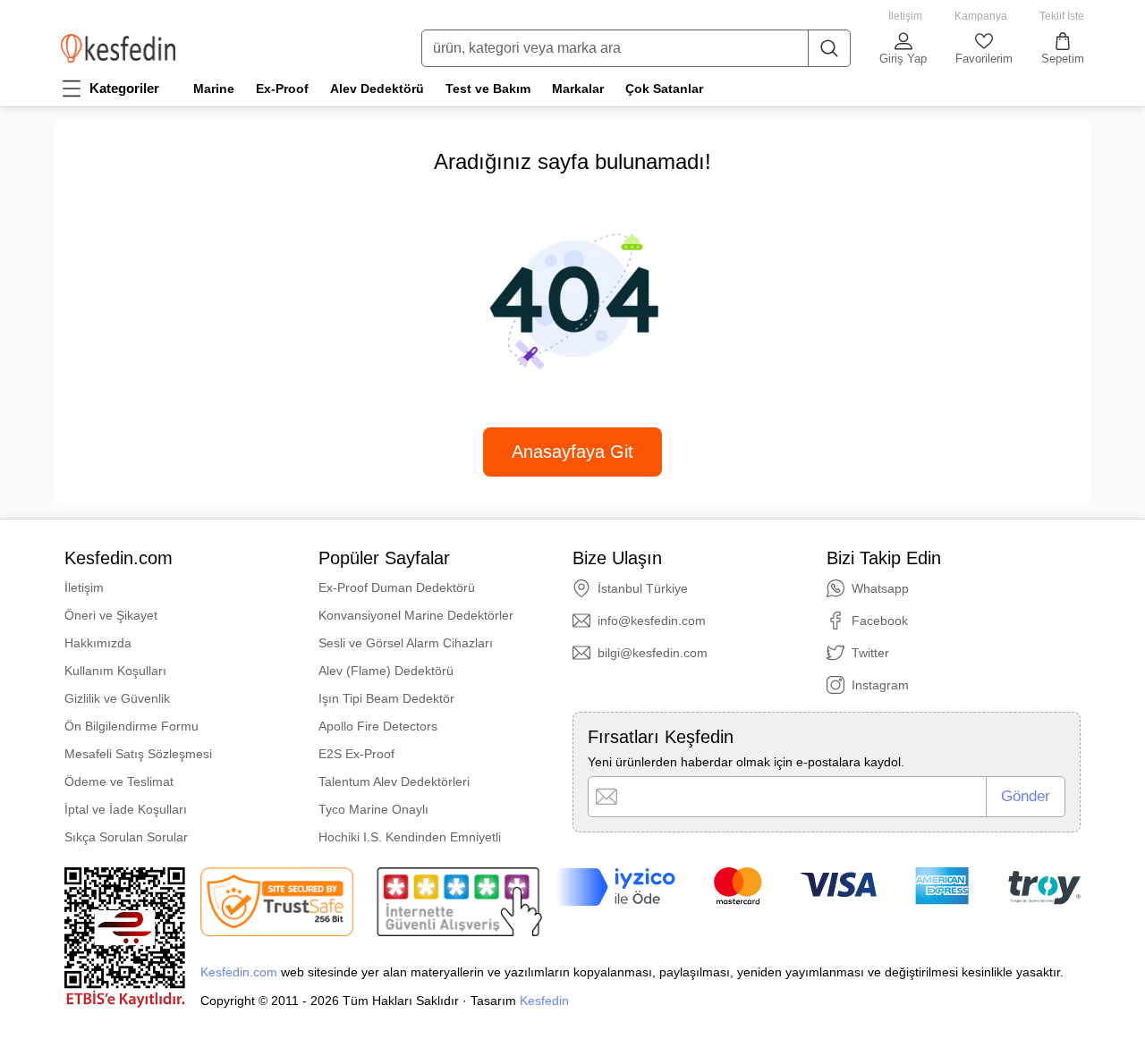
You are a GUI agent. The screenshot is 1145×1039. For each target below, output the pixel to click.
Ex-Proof (282, 88)
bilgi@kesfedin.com (653, 653)
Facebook (880, 620)
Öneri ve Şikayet (110, 615)
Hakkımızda (97, 643)
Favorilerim (984, 58)
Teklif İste (1061, 16)
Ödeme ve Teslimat (119, 781)
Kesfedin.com (238, 972)
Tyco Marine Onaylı (373, 809)
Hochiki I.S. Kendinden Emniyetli (409, 837)
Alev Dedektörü (377, 88)
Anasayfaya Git (572, 451)
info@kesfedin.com (652, 620)
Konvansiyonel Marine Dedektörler (415, 615)
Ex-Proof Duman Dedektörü (396, 587)
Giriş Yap (903, 58)
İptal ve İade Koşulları (125, 809)
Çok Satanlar (664, 88)
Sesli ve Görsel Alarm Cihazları (405, 643)
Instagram (880, 685)
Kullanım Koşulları (115, 670)
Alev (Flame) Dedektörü (386, 670)
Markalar (578, 88)
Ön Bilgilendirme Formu (131, 726)
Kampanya (980, 16)
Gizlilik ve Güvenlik (117, 698)
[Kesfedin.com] (118, 48)
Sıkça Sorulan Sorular (126, 837)
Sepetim (1062, 58)
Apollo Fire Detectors (377, 726)
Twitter (870, 653)
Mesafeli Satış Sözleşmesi (138, 754)
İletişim (905, 16)
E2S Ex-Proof (356, 754)
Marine (213, 88)
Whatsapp (880, 588)
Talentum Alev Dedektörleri (394, 781)
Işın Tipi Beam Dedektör (386, 698)
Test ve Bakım (487, 88)
